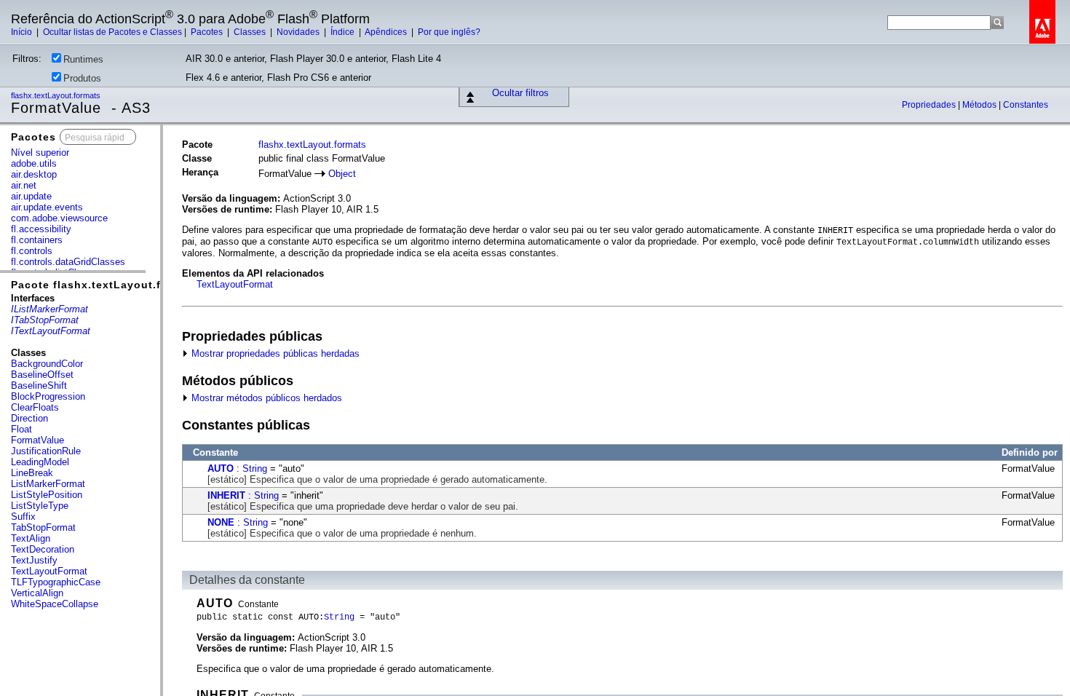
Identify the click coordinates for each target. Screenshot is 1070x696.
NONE (220, 522)
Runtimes (83, 59)
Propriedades (930, 105)
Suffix (23, 516)
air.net (23, 185)
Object (342, 173)
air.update (31, 196)
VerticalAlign (37, 593)
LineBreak (32, 472)
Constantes (1025, 105)
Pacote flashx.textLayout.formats (105, 284)
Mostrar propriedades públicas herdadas (274, 353)
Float (21, 429)
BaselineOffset (42, 374)
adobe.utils (34, 163)
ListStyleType (39, 505)
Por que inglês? (449, 32)
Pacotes (208, 32)
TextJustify (34, 560)
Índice (343, 32)
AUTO (220, 468)
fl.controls (31, 250)
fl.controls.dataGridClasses (68, 261)
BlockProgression (48, 396)
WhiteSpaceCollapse (54, 603)
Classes (251, 32)
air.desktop (34, 174)
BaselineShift (39, 385)
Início (22, 32)
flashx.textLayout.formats (57, 95)
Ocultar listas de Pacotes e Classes (112, 32)
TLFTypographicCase (55, 582)
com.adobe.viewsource (59, 218)
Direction (29, 418)
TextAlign (30, 538)
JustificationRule (46, 451)
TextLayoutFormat (49, 571)
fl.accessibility (41, 229)
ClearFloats (35, 407)
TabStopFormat (43, 527)
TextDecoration (42, 549)
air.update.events (47, 207)
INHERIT (226, 495)
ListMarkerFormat (48, 483)
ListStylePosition (46, 494)
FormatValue (37, 440)
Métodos (980, 105)
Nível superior (40, 152)
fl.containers (37, 239)
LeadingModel (40, 461)
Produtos (82, 78)
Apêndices (387, 32)
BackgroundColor (47, 363)
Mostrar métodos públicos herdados (265, 397)
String (254, 468)
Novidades (299, 32)
